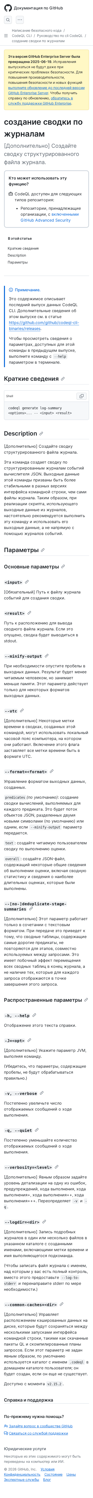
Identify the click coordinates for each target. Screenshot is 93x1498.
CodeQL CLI (22, 35)
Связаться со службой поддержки (38, 1433)
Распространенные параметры (43, 1000)
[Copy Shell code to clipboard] (81, 396)
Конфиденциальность (22, 1474)
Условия (48, 1469)
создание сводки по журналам (38, 41)
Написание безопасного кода (37, 30)
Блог (47, 1479)
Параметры (21, 550)
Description (20, 433)
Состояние (53, 1474)
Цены (71, 1474)
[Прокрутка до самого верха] (82, 1487)
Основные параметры (31, 567)
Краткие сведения (31, 378)
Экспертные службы (21, 1479)
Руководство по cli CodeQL (60, 35)
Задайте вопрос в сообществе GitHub (41, 1426)
